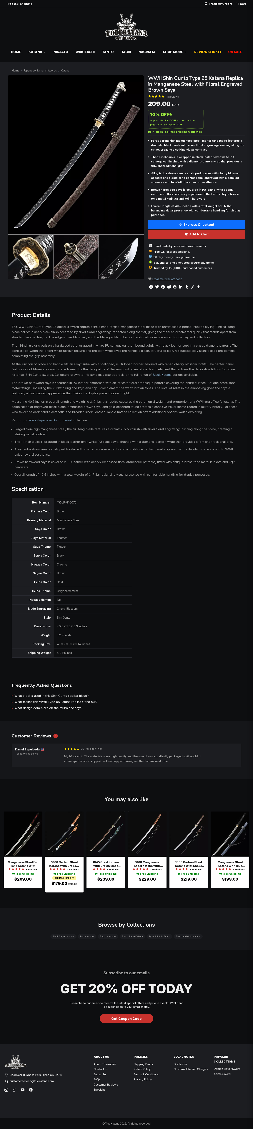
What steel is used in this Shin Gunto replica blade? (51, 696)
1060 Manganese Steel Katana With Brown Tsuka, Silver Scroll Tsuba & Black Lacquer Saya (147, 864)
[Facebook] (31, 1090)
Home (15, 70)
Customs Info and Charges (191, 1069)
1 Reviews (173, 96)
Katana (65, 70)
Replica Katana (108, 936)
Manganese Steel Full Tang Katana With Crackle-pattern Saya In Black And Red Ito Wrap (22, 864)
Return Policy (142, 1069)
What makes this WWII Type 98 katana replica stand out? (55, 702)
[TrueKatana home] (126, 28)
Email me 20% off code (167, 279)
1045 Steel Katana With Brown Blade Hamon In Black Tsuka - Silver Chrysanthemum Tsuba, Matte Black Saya (106, 864)
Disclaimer (180, 1064)
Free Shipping (25, 873)
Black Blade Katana (132, 936)
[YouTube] (22, 1090)
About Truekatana (105, 1064)
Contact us (101, 1069)
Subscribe (100, 1074)
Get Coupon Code (126, 1019)
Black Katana (162, 375)
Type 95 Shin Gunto (159, 936)
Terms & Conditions (146, 1074)
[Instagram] (6, 1090)
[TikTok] (14, 1090)
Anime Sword (222, 1074)
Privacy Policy (143, 1079)
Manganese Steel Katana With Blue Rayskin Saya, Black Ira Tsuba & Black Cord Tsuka (230, 864)
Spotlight (99, 1089)
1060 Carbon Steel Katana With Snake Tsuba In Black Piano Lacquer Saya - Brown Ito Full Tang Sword (188, 864)
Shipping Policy (143, 1064)
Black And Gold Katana (188, 936)
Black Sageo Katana (63, 936)
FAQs (97, 1079)
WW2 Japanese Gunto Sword (50, 420)
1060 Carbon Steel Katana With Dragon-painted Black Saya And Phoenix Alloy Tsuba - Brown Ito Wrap (64, 864)
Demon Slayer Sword (227, 1069)
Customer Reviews (106, 1084)
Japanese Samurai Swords (40, 70)
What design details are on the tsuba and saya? (48, 708)
